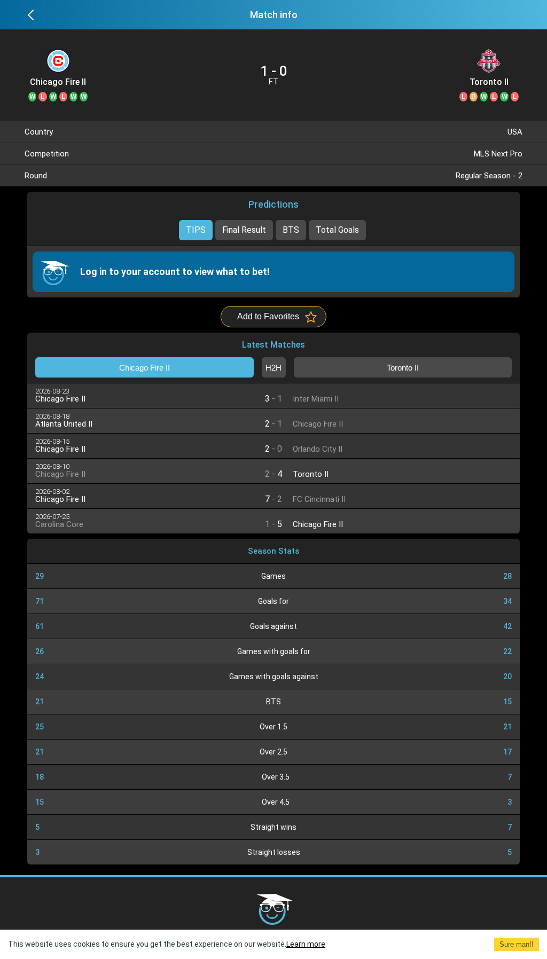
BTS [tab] (291, 230)
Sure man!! (516, 944)
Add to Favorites (268, 316)
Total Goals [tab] (337, 230)
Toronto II (489, 82)
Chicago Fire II (58, 82)
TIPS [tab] (196, 230)
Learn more (305, 944)
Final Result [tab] (244, 230)
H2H (273, 367)
